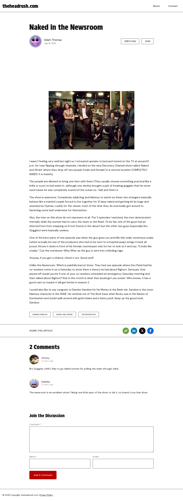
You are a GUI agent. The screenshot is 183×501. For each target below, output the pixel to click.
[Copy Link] (126, 331)
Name (33, 456)
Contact (173, 6)
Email (96, 456)
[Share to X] (142, 331)
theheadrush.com (20, 6)
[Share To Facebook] (150, 331)
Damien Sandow (40, 314)
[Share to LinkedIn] (134, 331)
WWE (147, 41)
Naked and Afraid (64, 314)
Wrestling (130, 41)
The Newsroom (89, 314)
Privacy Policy (46, 495)
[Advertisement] (91, 69)
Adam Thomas (53, 40)
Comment (35, 424)
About (156, 6)
